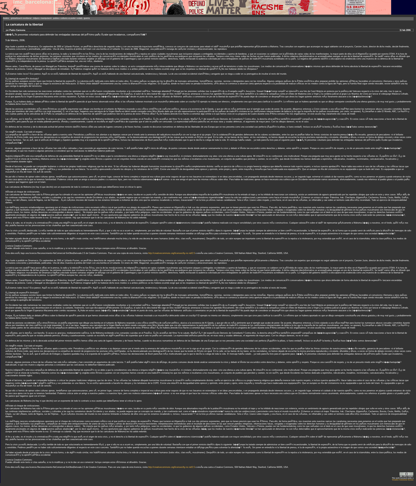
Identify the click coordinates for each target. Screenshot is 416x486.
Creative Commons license (403, 480)
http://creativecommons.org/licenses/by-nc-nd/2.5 (171, 253)
